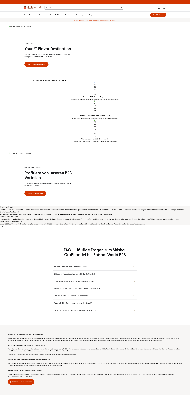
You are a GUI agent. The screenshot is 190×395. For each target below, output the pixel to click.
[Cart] (164, 8)
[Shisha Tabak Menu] (34, 15)
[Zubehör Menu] (72, 15)
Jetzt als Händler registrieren (21, 382)
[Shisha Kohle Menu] (61, 15)
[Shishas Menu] (46, 15)
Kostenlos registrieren (35, 193)
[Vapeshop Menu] (84, 15)
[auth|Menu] (158, 8)
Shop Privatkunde (158, 15)
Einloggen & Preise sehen (36, 64)
